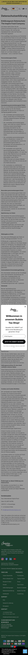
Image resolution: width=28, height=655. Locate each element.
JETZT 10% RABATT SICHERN (14, 341)
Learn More (6, 653)
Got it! (25, 651)
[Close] (25, 306)
